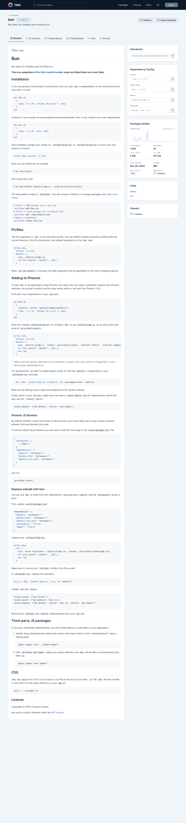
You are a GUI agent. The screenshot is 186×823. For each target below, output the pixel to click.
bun (11, 20)
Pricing (137, 5)
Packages (123, 5)
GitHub (133, 191)
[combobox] (60, 5)
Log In (171, 5)
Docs (148, 5)
